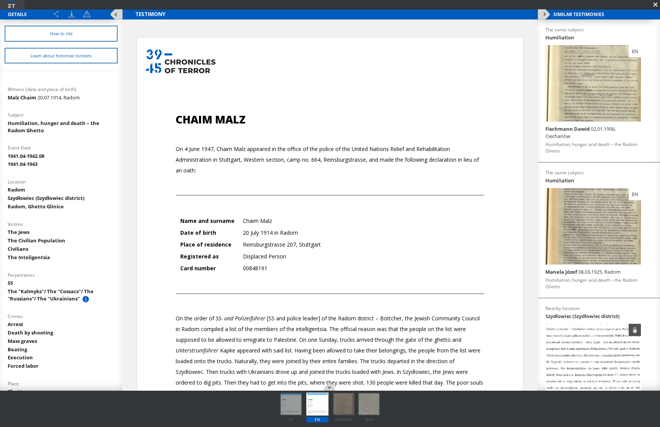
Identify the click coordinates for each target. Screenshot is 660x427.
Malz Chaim (44, 97)
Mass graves (22, 341)
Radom (16, 189)
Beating (17, 349)
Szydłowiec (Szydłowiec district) (46, 198)
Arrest (15, 324)
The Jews (18, 232)
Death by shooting (30, 332)
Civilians (18, 248)
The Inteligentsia (29, 257)
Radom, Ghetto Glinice (36, 206)
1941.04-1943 (22, 164)
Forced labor (23, 365)
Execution (20, 357)
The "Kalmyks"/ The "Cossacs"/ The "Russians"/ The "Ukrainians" (51, 295)
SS (10, 282)
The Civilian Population (36, 240)
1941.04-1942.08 (26, 156)
